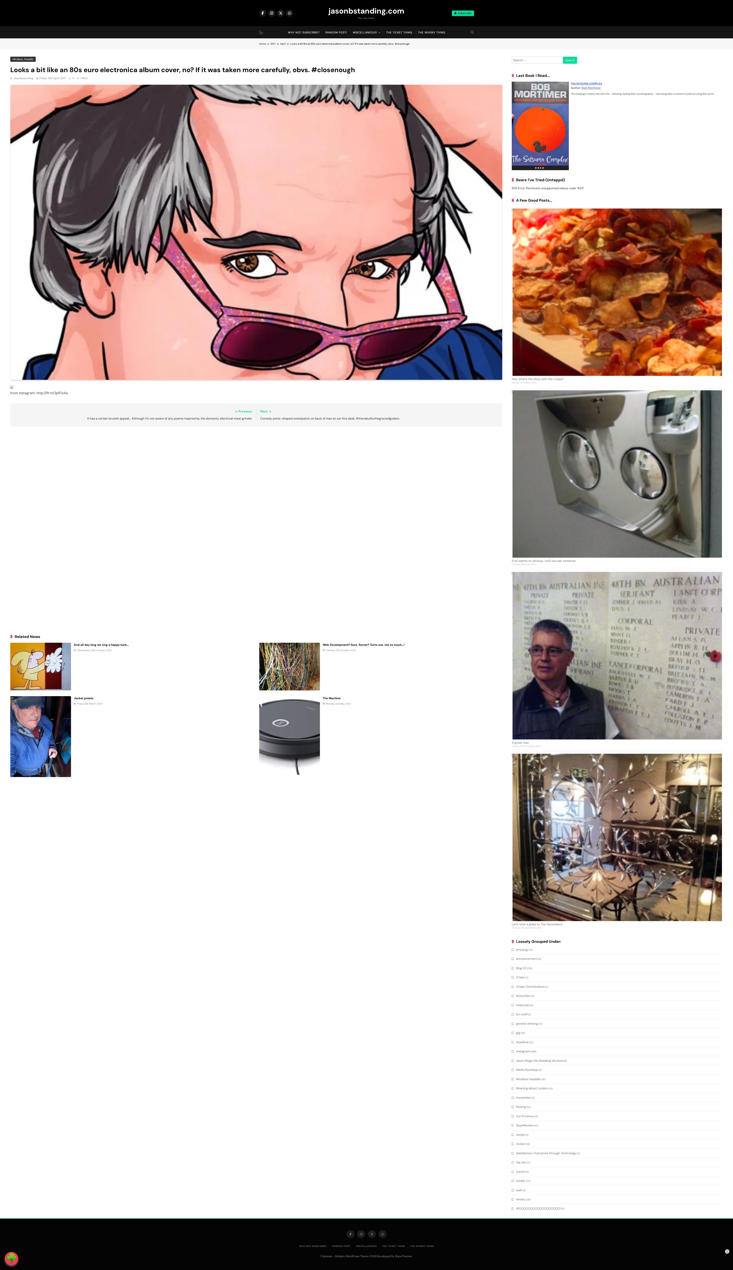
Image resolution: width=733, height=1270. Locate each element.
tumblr (520, 1181)
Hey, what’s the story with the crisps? (537, 379)
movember (523, 1098)
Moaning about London (532, 1088)
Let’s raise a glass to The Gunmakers (537, 924)
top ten (521, 1162)
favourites (523, 996)
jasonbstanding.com (366, 11)
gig (518, 1033)
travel (520, 1172)
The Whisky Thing (431, 32)
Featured (522, 1005)
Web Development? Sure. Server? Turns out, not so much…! (363, 645)
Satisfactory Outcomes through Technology (546, 1153)
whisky (521, 1199)
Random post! (336, 32)
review (520, 1144)
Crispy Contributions (530, 987)
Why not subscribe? (304, 32)
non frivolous (525, 1116)
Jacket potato (83, 698)
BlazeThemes (403, 1256)
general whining (527, 1024)
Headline (522, 1042)
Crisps (520, 977)
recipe (520, 1135)
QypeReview (524, 1125)
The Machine (332, 698)
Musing (521, 1107)
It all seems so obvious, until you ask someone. (544, 561)
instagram (523, 1051)
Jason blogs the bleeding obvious (539, 1061)
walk (519, 1190)
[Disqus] (256, 479)
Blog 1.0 (521, 968)
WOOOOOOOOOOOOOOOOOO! (538, 1208)
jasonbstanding (23, 78)
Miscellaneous (365, 32)
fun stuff (521, 1014)
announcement (526, 959)
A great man (520, 743)
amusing (522, 950)
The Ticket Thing (399, 32)
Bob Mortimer (591, 88)
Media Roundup (527, 1070)
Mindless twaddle (23, 59)
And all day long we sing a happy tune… (101, 645)
